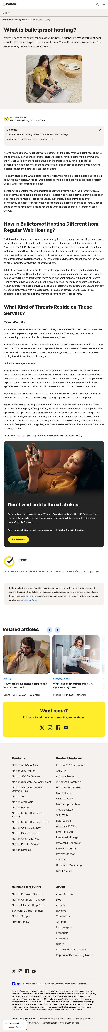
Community (63, 916)
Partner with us (46, 1019)
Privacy (78, 1019)
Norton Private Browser (26, 844)
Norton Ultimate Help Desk (28, 905)
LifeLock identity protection (72, 949)
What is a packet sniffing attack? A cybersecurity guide (73, 685)
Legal (69, 1019)
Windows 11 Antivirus (68, 787)
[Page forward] (57, 630)
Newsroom (30, 1019)
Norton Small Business (25, 838)
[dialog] (15, 1025)
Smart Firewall (64, 831)
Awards (60, 905)
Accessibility (33, 1023)
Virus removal (64, 798)
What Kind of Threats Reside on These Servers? (30, 139)
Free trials (62, 932)
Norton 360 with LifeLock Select (31, 782)
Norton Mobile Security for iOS (30, 822)
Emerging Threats (61, 678)
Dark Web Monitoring (69, 865)
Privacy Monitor (65, 854)
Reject (18, 1027)
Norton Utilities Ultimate (26, 827)
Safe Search (63, 820)
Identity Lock (63, 870)
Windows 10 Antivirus (68, 782)
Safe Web (62, 815)
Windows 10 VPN (66, 826)
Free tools (62, 938)
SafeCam (61, 859)
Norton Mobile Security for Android (28, 815)
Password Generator (68, 842)
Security (89, 1019)
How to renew (20, 921)
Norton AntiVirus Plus (25, 765)
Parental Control (66, 848)
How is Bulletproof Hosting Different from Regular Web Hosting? (37, 134)
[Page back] (49, 630)
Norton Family (20, 807)
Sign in (60, 944)
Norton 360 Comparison (70, 765)
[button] (54, 129)
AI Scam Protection (67, 776)
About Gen (17, 1019)
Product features (69, 758)
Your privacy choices (69, 1023)
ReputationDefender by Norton (75, 955)
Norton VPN (19, 796)
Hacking (7, 678)
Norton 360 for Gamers (26, 776)
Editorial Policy (30, 600)
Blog (5, 12)
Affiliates (61, 921)
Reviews (61, 910)
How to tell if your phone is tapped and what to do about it (25, 685)
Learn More (18, 539)
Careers (59, 1019)
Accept (11, 1027)
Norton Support (21, 916)
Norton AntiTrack (22, 802)
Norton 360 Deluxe (23, 770)
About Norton (64, 894)
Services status (50, 1023)
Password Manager (67, 837)
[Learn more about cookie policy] (23, 1023)
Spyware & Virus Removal (27, 910)
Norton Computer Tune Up (28, 899)
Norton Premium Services (27, 894)
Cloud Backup (64, 809)
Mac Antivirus (64, 793)
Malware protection (68, 804)
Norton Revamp (21, 849)
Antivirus (61, 770)
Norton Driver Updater (25, 833)
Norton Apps (64, 927)
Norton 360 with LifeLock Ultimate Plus (27, 789)
